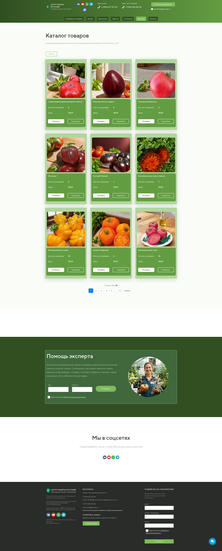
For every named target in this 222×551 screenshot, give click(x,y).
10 (120, 291)
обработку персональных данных (74, 397)
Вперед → (128, 291)
